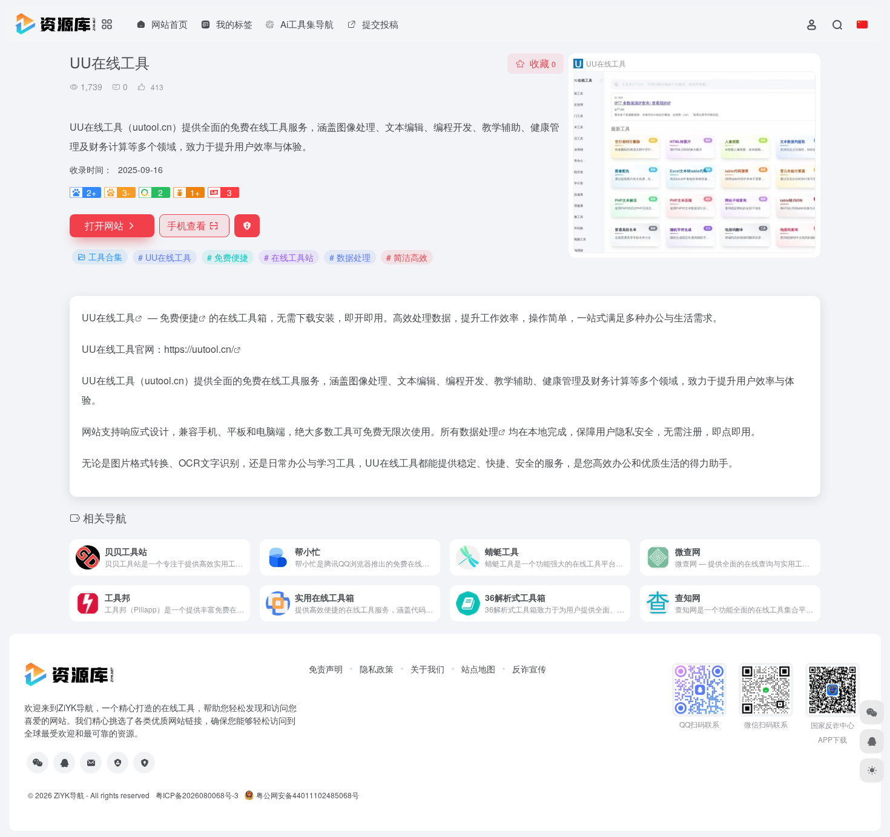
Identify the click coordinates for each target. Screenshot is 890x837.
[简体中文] (862, 24)
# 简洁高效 (406, 257)
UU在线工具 (108, 317)
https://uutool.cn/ (199, 349)
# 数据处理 (350, 257)
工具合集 (105, 257)
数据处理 (479, 431)
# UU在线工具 (164, 257)
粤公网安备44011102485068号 (307, 795)
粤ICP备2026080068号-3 (197, 795)
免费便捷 (179, 317)
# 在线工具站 (289, 257)
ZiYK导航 (69, 795)
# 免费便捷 (227, 257)
